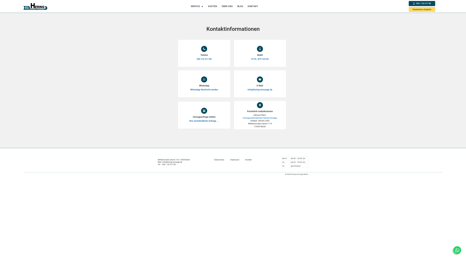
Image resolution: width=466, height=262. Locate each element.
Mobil (260, 55)
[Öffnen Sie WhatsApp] (457, 250)
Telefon (204, 55)
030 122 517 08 (204, 59)
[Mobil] (260, 49)
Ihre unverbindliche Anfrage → (204, 121)
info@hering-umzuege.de (260, 89)
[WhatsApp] (204, 79)
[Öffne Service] (202, 6)
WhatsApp (204, 85)
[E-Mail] (260, 79)
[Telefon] (204, 49)
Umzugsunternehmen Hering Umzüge (260, 118)
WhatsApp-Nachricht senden (204, 89)
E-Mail (260, 85)
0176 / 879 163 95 (260, 59)
